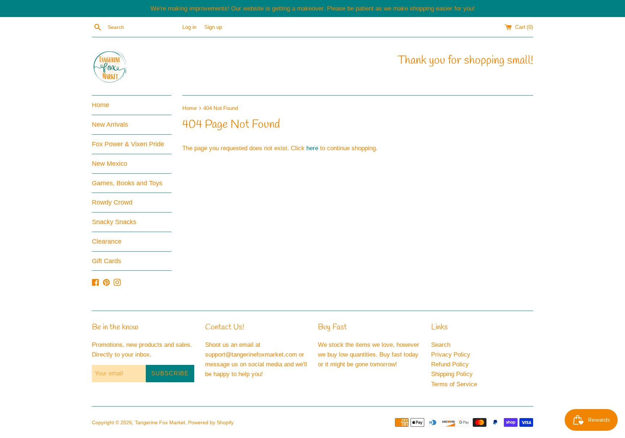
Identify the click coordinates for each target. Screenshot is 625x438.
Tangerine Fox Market (160, 422)
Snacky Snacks (114, 222)
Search (440, 344)
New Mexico (109, 163)
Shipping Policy (452, 374)
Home (100, 105)
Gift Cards (106, 261)
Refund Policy (450, 364)
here (312, 148)
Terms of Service (454, 384)
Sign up (213, 27)
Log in (189, 27)
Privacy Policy (450, 354)
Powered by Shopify (211, 422)
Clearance (107, 241)
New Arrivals (110, 124)
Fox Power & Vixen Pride (128, 144)
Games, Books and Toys (127, 183)
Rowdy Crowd (112, 202)
